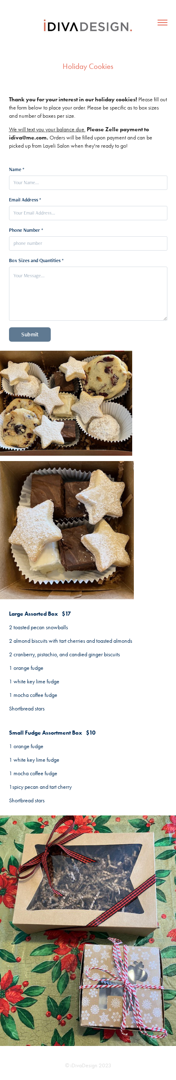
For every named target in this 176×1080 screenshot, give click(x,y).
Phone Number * (26, 230)
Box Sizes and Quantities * (36, 260)
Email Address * (25, 199)
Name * (16, 169)
